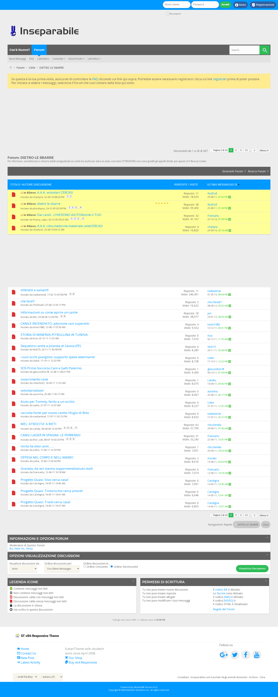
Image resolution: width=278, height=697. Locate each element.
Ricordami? (175, 13)
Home (23, 649)
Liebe (36, 360)
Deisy (29, 548)
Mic (35, 317)
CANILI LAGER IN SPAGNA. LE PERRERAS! (50, 435)
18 (197, 313)
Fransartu (38, 472)
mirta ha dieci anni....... (37, 446)
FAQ (31, 58)
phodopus (39, 208)
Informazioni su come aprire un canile (49, 312)
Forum (39, 50)
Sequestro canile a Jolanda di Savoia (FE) (51, 346)
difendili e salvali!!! (34, 290)
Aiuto (240, 5)
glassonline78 (41, 371)
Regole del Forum (224, 609)
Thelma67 (38, 305)
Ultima (262, 150)
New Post (25, 658)
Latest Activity (28, 662)
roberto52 (38, 383)
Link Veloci (93, 58)
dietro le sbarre (48, 203)
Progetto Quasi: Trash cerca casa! (45, 502)
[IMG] (227, 597)
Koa (35, 338)
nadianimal (39, 294)
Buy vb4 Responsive (81, 662)
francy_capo (40, 219)
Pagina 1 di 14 (220, 150)
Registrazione (263, 5)
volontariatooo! (32, 390)
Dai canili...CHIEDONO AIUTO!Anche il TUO (69, 215)
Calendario (43, 58)
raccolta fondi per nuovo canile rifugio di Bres (55, 413)
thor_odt (38, 439)
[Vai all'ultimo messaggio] (229, 197)
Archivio (253, 677)
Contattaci (183, 677)
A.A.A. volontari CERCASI (55, 192)
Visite (194, 184)
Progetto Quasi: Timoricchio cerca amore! (52, 491)
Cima (266, 524)
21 (197, 436)
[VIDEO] (228, 600)
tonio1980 (38, 327)
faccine (221, 593)
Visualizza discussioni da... (25, 563)
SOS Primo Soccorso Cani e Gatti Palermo (51, 368)
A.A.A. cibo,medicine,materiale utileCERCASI (70, 226)
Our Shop (73, 658)
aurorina (38, 394)
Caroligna (38, 483)
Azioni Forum (75, 58)
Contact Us (26, 653)
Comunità (58, 58)
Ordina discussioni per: (58, 563)
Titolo (15, 184)
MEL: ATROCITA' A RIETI (38, 424)
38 (197, 204)
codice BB (221, 589)
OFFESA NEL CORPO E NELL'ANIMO (47, 457)
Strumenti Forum (232, 171)
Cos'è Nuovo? (19, 50)
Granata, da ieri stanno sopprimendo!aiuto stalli (57, 468)
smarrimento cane (34, 379)
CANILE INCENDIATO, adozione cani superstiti (55, 323)
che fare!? (28, 301)
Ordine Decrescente (125, 566)
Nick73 (36, 349)
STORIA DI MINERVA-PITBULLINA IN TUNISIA (54, 334)
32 (197, 215)
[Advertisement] (121, 115)
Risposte (180, 184)
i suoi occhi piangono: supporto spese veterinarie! (58, 357)
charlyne (38, 197)
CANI (32, 67)
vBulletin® (139, 687)
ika (11, 548)
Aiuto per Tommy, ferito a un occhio (48, 401)
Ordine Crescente (97, 566)
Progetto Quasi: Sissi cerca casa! (44, 479)
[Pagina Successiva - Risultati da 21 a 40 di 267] (254, 150)
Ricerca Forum (257, 171)
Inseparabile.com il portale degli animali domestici (218, 677)
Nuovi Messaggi (17, 58)
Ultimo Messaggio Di (222, 184)
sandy (36, 428)
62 (197, 425)
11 (246, 150)
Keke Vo (19, 548)
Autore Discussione (37, 184)
